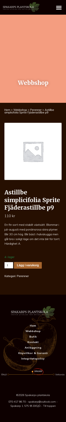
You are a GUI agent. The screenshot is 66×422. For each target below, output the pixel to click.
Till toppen (49, 406)
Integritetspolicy (33, 358)
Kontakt (33, 342)
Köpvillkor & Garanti (33, 353)
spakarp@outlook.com (42, 401)
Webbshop (20, 110)
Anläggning (33, 347)
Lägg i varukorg (28, 265)
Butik (33, 336)
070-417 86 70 (17, 401)
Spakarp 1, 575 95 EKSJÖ (25, 406)
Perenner (36, 110)
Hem (7, 110)
